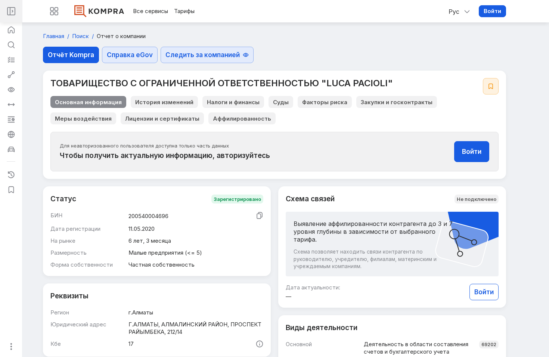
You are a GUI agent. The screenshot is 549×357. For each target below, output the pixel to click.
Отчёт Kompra (71, 55)
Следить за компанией (202, 55)
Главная (54, 36)
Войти (492, 11)
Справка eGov (130, 55)
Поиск (81, 36)
